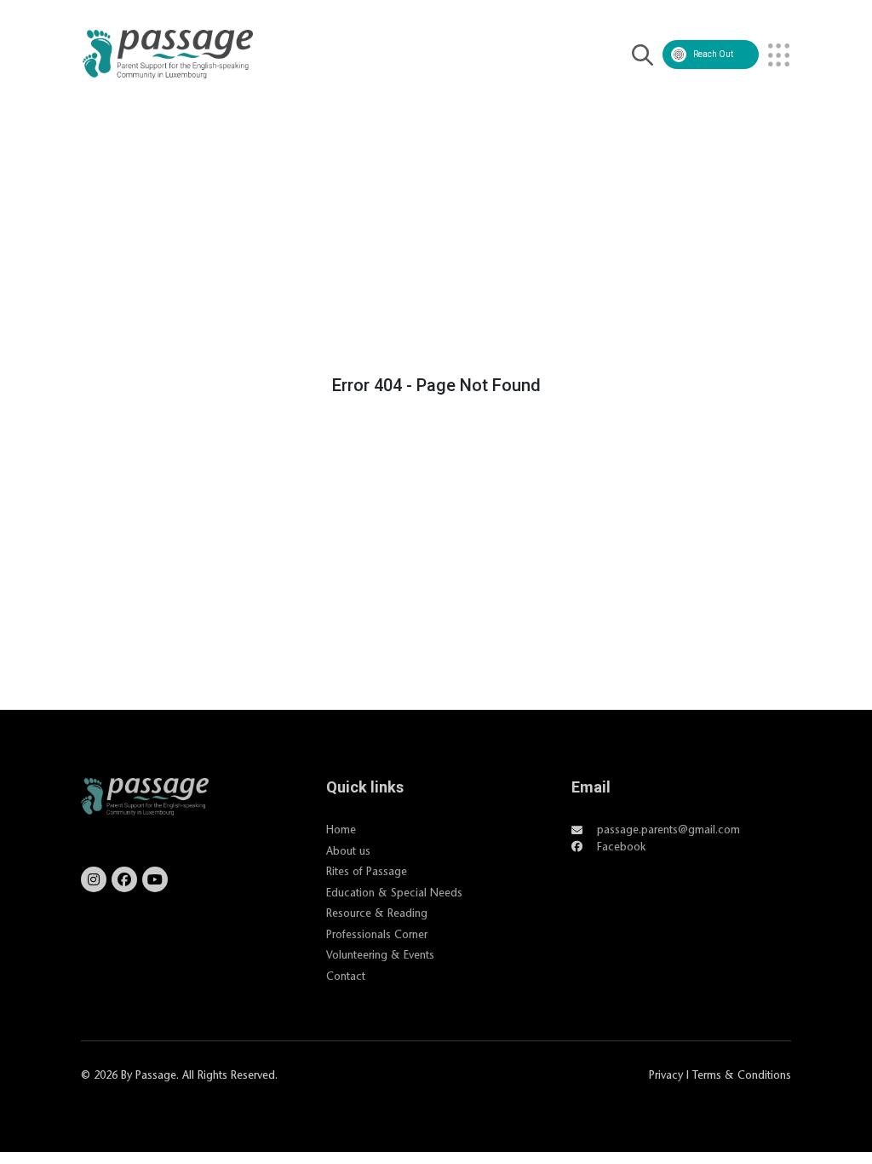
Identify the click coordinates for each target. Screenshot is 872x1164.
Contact (345, 975)
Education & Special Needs (394, 892)
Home (341, 829)
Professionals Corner (376, 934)
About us (348, 850)
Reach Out (713, 54)
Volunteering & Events (380, 954)
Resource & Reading (376, 912)
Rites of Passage (366, 871)
